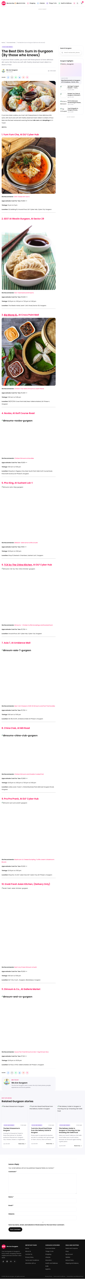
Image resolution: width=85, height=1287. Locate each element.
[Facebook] (8, 77)
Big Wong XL (10, 314)
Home (3, 42)
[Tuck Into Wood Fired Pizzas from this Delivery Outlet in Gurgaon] (42, 1114)
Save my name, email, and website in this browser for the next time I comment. (36, 1225)
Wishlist (68, 1257)
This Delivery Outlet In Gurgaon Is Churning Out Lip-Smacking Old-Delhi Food (70, 1130)
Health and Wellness (51, 1263)
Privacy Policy (29, 1257)
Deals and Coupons (72, 1248)
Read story (21, 1143)
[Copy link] (27, 77)
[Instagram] (7, 1261)
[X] (12, 77)
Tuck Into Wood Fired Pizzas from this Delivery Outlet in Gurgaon (41, 1130)
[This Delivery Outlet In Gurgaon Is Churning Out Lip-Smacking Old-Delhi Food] (70, 1114)
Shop (67, 1251)
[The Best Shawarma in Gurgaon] (15, 1114)
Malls (46, 1266)
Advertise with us (30, 1263)
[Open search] (77, 3)
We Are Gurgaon (12, 70)
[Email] (23, 77)
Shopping (48, 1254)
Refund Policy (70, 1260)
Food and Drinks (11, 42)
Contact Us (28, 1254)
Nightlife (47, 1269)
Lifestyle (47, 1257)
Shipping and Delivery (72, 1263)
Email (11, 1205)
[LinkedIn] (19, 77)
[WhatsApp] (15, 77)
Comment (12, 1172)
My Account (69, 1254)
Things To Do (49, 1251)
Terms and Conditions (32, 1260)
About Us (28, 1251)
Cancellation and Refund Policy (75, 1276)
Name (11, 1197)
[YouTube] (10, 1261)
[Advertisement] (42, 24)
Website (11, 1214)
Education (48, 1260)
